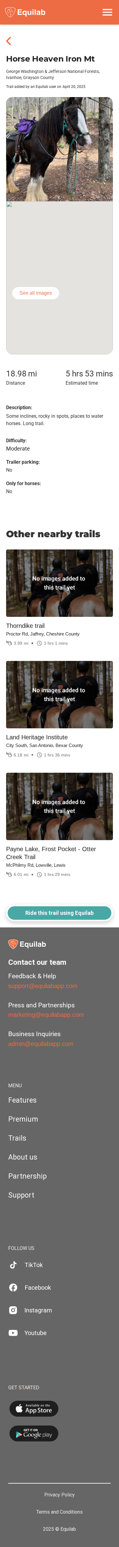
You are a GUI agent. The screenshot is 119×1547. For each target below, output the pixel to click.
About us (22, 1157)
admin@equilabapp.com (41, 1043)
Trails (17, 1138)
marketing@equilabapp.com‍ (46, 1014)
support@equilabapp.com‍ (43, 986)
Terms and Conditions (59, 1512)
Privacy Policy (59, 1495)
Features (22, 1100)
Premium (23, 1119)
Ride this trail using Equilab (59, 913)
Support (21, 1195)
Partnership (27, 1176)
